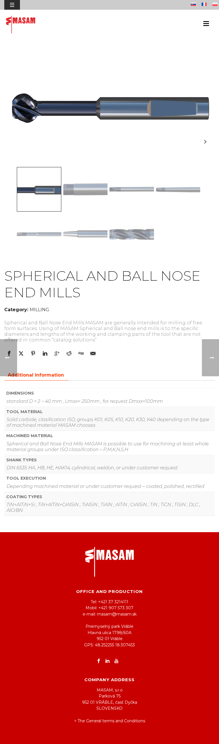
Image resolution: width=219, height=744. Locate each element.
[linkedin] (107, 661)
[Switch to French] (206, 4)
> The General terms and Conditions (109, 720)
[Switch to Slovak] (195, 4)
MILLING (39, 309)
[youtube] (116, 661)
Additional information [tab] (36, 375)
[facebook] (98, 661)
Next (205, 141)
